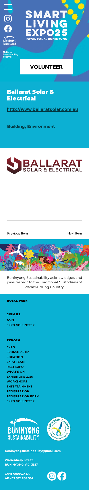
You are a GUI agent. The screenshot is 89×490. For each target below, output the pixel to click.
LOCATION (15, 357)
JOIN (10, 320)
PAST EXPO (15, 367)
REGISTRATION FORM (23, 396)
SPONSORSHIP (18, 352)
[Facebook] (8, 29)
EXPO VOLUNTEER (20, 401)
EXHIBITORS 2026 (20, 376)
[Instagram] (8, 18)
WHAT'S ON (16, 371)
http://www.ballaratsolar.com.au (42, 109)
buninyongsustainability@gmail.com (33, 451)
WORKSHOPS (17, 381)
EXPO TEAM (16, 362)
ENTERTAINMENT (19, 386)
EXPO (11, 347)
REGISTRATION (18, 391)
